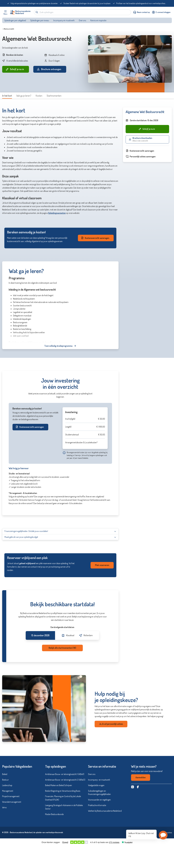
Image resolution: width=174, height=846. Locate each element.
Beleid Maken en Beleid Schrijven (58, 785)
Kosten (39, 95)
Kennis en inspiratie (98, 20)
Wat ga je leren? (23, 95)
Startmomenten (54, 95)
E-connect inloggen (163, 12)
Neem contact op (143, 12)
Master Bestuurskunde (54, 814)
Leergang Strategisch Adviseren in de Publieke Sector (64, 807)
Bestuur (5, 779)
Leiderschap (7, 785)
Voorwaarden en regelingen (99, 799)
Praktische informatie (97, 805)
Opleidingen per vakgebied (15, 20)
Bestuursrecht (9, 29)
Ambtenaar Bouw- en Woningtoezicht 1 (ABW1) (64, 774)
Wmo (4, 807)
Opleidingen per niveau (39, 20)
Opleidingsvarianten (57, 213)
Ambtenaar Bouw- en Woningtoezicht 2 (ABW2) (65, 779)
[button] (163, 835)
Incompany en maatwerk (63, 20)
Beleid (4, 774)
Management (7, 790)
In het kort (7, 95)
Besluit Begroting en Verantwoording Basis (62, 790)
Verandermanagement (11, 801)
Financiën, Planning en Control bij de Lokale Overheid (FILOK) (63, 798)
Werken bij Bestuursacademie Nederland (105, 810)
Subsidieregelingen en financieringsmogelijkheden (99, 792)
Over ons (82, 20)
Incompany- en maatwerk (99, 779)
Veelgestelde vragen (96, 785)
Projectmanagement (10, 796)
